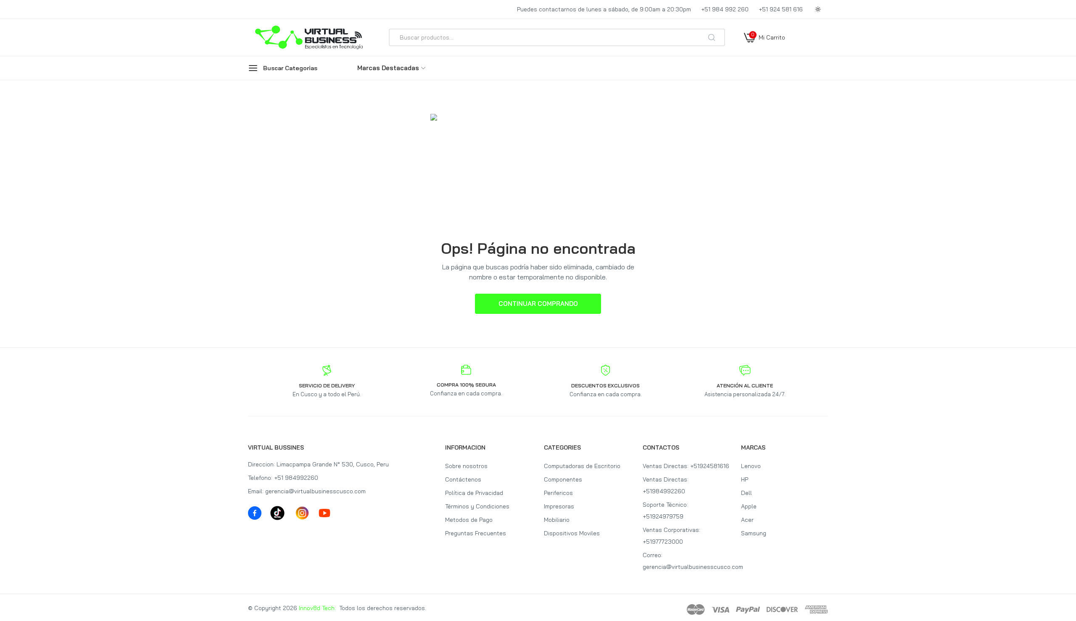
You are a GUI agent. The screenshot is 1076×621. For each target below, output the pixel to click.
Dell (746, 493)
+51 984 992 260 (725, 9)
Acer (747, 520)
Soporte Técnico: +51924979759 (665, 510)
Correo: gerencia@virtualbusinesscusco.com (686, 561)
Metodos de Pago (469, 520)
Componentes (563, 479)
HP (744, 479)
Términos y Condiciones (477, 506)
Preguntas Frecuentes (475, 533)
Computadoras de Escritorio (582, 466)
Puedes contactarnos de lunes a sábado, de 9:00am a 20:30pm (604, 9)
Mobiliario (557, 520)
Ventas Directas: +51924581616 (686, 466)
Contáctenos (463, 479)
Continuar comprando (538, 304)
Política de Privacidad (474, 493)
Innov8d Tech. (317, 608)
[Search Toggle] (749, 60)
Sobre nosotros (466, 466)
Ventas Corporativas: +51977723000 (671, 535)
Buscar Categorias (290, 68)
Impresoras (559, 506)
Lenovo (751, 466)
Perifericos (558, 493)
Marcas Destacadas (388, 68)
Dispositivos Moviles (572, 533)
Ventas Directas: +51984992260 (665, 485)
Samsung (753, 533)
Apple (749, 506)
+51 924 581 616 (781, 9)
